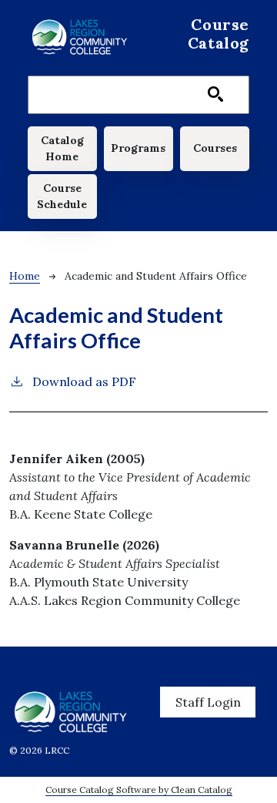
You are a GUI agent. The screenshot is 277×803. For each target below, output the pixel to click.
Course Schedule (62, 196)
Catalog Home (62, 148)
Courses (215, 148)
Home (24, 276)
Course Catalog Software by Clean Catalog (138, 789)
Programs (138, 148)
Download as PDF (84, 381)
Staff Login (208, 702)
